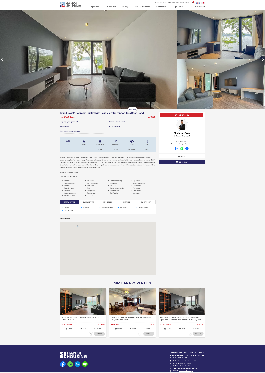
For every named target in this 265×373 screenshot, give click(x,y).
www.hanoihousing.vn (186, 371)
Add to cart (183, 162)
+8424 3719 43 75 (184, 363)
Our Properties (161, 7)
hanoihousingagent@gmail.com (179, 3)
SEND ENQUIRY (182, 115)
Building (125, 7)
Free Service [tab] (69, 202)
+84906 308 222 (160, 3)
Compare (99, 333)
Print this (183, 156)
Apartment (95, 7)
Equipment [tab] (146, 202)
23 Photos (132, 109)
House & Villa (111, 7)
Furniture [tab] (107, 202)
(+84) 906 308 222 (182, 141)
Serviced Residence (142, 7)
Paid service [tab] (88, 202)
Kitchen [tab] (126, 202)
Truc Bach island (121, 122)
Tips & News (178, 7)
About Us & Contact (197, 7)
